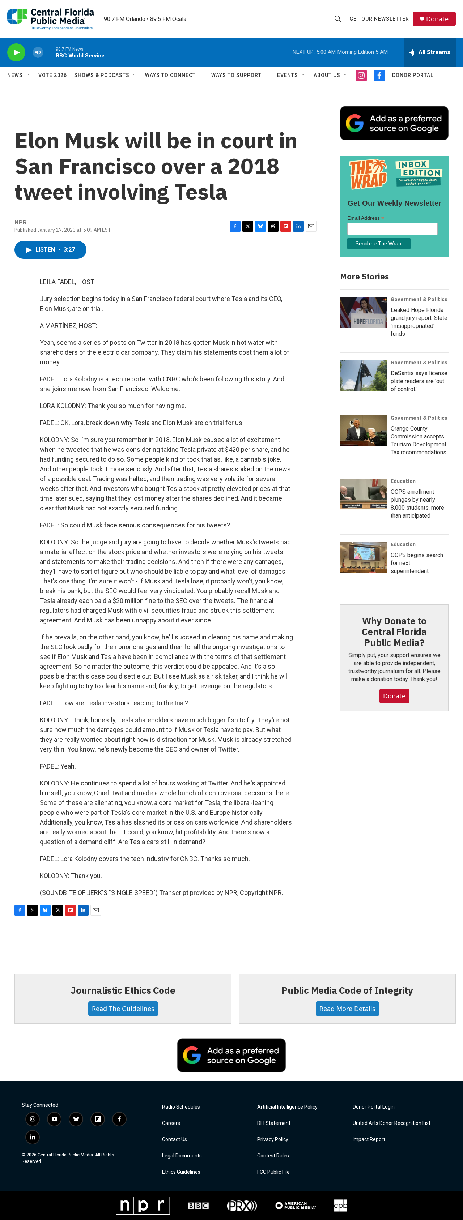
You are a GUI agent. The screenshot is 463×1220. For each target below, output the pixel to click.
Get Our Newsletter (379, 19)
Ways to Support (236, 75)
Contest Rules (273, 1156)
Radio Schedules (181, 1107)
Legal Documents (182, 1156)
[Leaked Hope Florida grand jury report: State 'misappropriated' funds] (363, 312)
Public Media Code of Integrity (347, 990)
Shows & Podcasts (101, 75)
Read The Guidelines (123, 1008)
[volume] (38, 52)
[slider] (49, 52)
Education (403, 481)
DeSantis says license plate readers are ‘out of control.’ (419, 381)
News (15, 75)
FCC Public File (273, 1172)
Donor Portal (412, 75)
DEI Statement (273, 1123)
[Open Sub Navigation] (28, 75)
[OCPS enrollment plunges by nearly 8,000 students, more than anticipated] (363, 494)
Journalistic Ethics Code (123, 990)
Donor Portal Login (374, 1107)
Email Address (365, 218)
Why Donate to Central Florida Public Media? (394, 631)
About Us (327, 75)
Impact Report (369, 1139)
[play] (16, 52)
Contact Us (174, 1139)
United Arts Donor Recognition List (391, 1123)
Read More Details (347, 1008)
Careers (171, 1123)
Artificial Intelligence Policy (287, 1107)
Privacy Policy (272, 1139)
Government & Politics (419, 299)
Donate (437, 19)
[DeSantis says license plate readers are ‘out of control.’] (363, 375)
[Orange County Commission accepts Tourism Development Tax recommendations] (363, 430)
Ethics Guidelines (181, 1172)
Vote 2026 (52, 75)
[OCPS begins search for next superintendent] (363, 557)
